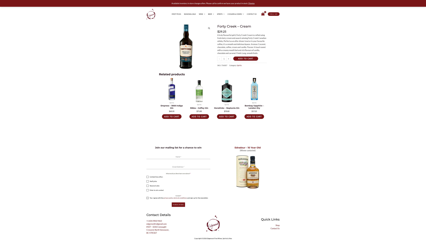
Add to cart (245, 58)
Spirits (219, 14)
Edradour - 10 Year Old (248, 147)
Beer (210, 14)
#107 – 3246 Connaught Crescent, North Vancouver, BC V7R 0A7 (157, 230)
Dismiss (251, 3)
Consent (178, 196)
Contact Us (251, 14)
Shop (278, 225)
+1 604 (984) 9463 (154, 221)
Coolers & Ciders (235, 14)
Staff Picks (176, 14)
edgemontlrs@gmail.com (156, 224)
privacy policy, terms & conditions (175, 198)
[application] (204, 14)
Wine (201, 14)
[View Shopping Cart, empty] (263, 14)
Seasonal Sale (190, 14)
